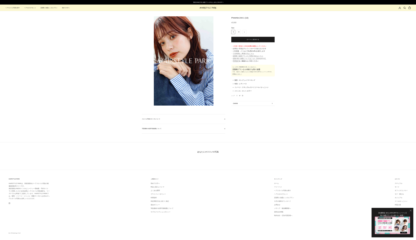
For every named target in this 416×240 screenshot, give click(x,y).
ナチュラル (398, 183)
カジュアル (398, 197)
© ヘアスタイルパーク (15, 233)
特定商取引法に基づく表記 (160, 201)
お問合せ (277, 205)
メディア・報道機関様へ (282, 208)
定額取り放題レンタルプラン (49, 8)
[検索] (405, 8)
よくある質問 (155, 190)
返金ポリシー (155, 205)
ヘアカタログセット (30, 8)
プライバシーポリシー (158, 194)
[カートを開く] (410, 7)
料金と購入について (157, 187)
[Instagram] (9, 203)
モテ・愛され (399, 194)
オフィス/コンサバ (401, 190)
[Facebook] (237, 95)
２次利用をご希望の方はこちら (243, 53)
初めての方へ (66, 8)
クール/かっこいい (401, 201)
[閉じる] (411, 210)
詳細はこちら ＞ (237, 74)
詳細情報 (235, 103)
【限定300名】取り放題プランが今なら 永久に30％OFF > (208, 2)
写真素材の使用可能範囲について (151, 128)
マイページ (278, 187)
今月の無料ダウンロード (282, 201)
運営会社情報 (278, 212)
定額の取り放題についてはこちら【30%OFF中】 (249, 58)
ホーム (276, 183)
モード (397, 187)
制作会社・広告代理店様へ (283, 215)
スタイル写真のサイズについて (151, 119)
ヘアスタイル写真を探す (12, 8)
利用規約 (236, 61)
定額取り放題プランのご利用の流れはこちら (248, 56)
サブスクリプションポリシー (160, 212)
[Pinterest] (242, 95)
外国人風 (398, 205)
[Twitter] (239, 95)
